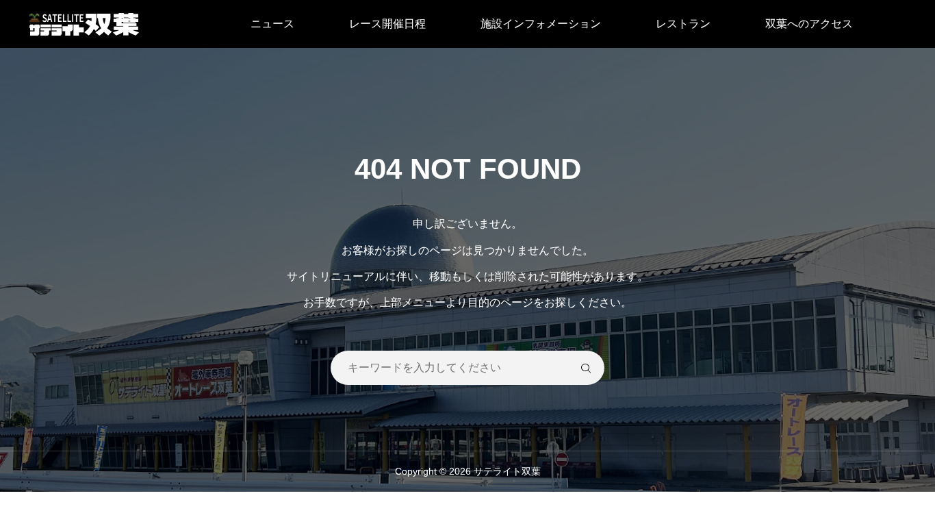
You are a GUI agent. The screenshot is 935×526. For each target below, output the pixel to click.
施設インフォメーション (541, 23)
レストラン (683, 23)
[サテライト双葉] (83, 24)
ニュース (272, 23)
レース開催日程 (387, 23)
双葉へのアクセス (809, 23)
